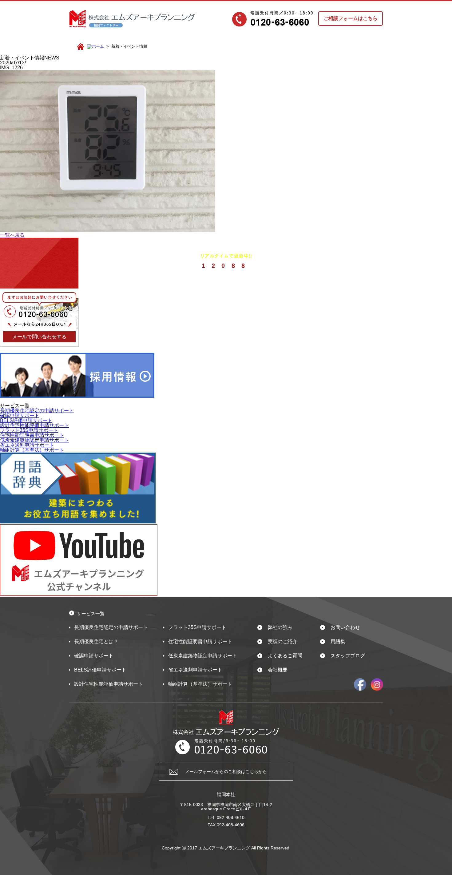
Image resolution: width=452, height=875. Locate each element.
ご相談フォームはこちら (350, 18)
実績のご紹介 (282, 641)
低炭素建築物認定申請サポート (34, 440)
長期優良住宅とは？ (96, 641)
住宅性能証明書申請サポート (32, 435)
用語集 (338, 641)
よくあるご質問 (285, 655)
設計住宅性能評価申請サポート (34, 425)
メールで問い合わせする (39, 336)
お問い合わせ (345, 627)
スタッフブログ (348, 655)
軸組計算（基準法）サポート (32, 450)
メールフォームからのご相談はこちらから (226, 771)
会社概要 (277, 669)
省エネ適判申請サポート (27, 445)
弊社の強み (280, 627)
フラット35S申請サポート (29, 430)
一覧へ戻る (12, 235)
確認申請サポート (19, 415)
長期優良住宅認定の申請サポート (37, 410)
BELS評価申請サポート (26, 420)
